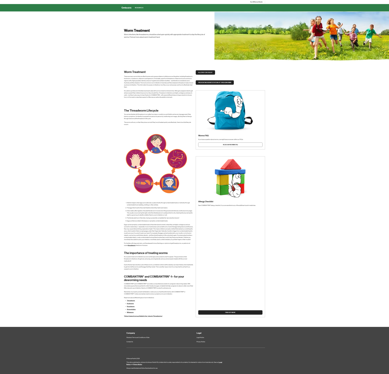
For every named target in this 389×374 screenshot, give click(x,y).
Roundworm (131, 306)
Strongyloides (131, 309)
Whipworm (130, 312)
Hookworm (130, 303)
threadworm (131, 245)
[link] (256, 2)
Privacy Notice (137, 364)
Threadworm (131, 300)
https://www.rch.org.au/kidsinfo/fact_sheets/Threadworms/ (143, 316)
